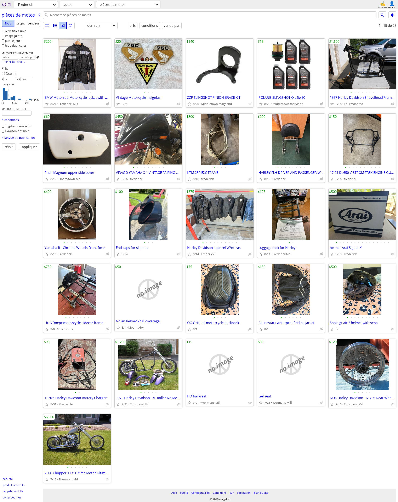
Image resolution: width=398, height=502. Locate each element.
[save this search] (392, 15)
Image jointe (13, 36)
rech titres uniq (16, 31)
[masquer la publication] (107, 103)
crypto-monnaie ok (18, 126)
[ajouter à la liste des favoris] (46, 103)
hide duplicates (16, 46)
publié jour (12, 41)
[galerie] (63, 25)
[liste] (47, 25)
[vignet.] (55, 25)
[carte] (71, 25)
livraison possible (17, 131)
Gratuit (11, 73)
